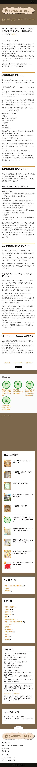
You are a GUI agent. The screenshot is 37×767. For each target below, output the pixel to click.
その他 (7, 588)
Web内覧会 (8, 629)
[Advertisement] (18, 429)
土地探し (7, 609)
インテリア (8, 624)
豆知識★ (9, 19)
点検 (6, 634)
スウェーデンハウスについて (13, 622)
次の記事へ (29, 362)
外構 (6, 617)
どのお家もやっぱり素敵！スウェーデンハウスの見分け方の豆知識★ (23, 519)
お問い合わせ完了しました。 (10, 760)
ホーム (3, 19)
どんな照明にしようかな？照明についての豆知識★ (6, 407)
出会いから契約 (9, 607)
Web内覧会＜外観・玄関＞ (21, 506)
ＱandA (7, 639)
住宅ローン (8, 612)
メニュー (33, 2)
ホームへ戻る (18, 362)
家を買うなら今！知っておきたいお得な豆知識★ (18, 391)
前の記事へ (8, 362)
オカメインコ (9, 631)
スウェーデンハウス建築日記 (13, 586)
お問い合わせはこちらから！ (12, 693)
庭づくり (7, 636)
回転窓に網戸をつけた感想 (21, 483)
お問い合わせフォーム (8, 757)
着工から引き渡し (10, 619)
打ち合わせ (8, 614)
